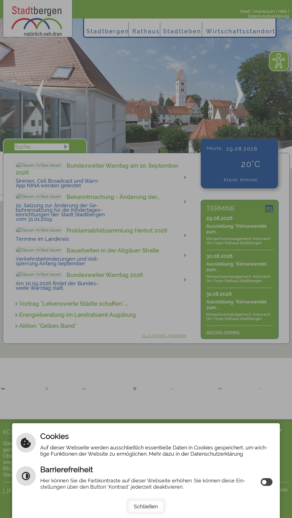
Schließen (146, 506)
